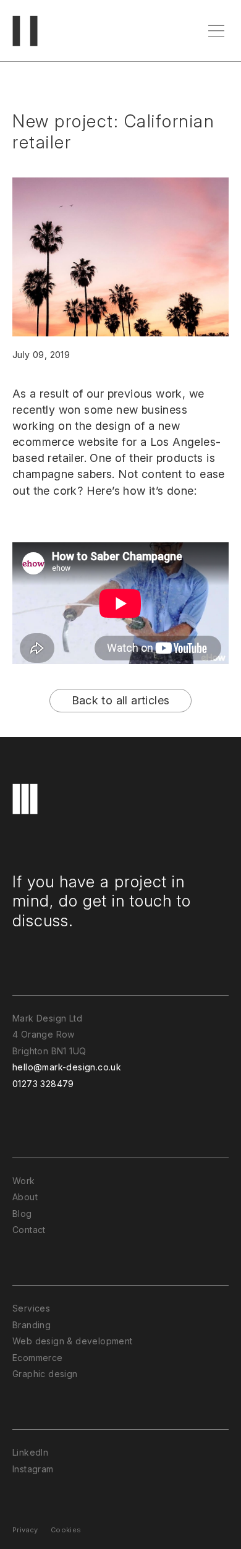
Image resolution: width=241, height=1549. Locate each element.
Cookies (66, 1530)
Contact (29, 1229)
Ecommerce (37, 1357)
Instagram (33, 1469)
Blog (22, 1213)
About (25, 1197)
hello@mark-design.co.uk (66, 1067)
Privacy (25, 1530)
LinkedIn (30, 1452)
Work (23, 1181)
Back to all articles (121, 700)
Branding (31, 1325)
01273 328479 (43, 1083)
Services (31, 1308)
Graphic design (45, 1373)
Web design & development (72, 1341)
